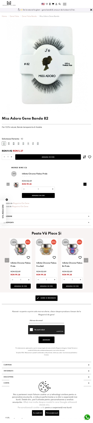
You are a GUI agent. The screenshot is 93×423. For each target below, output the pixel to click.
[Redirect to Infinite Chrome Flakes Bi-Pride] (72, 249)
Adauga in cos (48, 157)
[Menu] (64, 4)
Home (4, 16)
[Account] (56, 4)
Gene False (14, 16)
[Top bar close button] (91, 9)
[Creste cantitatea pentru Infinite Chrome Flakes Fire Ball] (55, 280)
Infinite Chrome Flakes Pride (34, 174)
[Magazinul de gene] (9, 3)
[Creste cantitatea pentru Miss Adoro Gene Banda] (11, 157)
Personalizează (52, 413)
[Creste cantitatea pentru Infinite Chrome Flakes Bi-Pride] (80, 280)
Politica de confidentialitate (41, 350)
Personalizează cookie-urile (31, 408)
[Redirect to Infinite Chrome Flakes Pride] (16, 185)
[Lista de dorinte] (47, 4)
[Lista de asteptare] (50, 4)
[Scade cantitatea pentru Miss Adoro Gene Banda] (4, 157)
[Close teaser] (7, 199)
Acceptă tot (37, 413)
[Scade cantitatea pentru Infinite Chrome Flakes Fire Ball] (38, 280)
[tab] (46, 298)
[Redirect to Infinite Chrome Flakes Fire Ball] (46, 249)
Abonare (46, 340)
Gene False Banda (29, 16)
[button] (84, 184)
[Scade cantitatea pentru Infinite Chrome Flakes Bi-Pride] (64, 280)
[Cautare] (60, 4)
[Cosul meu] (53, 4)
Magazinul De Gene (21, 203)
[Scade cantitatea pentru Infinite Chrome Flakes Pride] (24, 189)
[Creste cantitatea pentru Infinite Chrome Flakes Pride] (53, 189)
